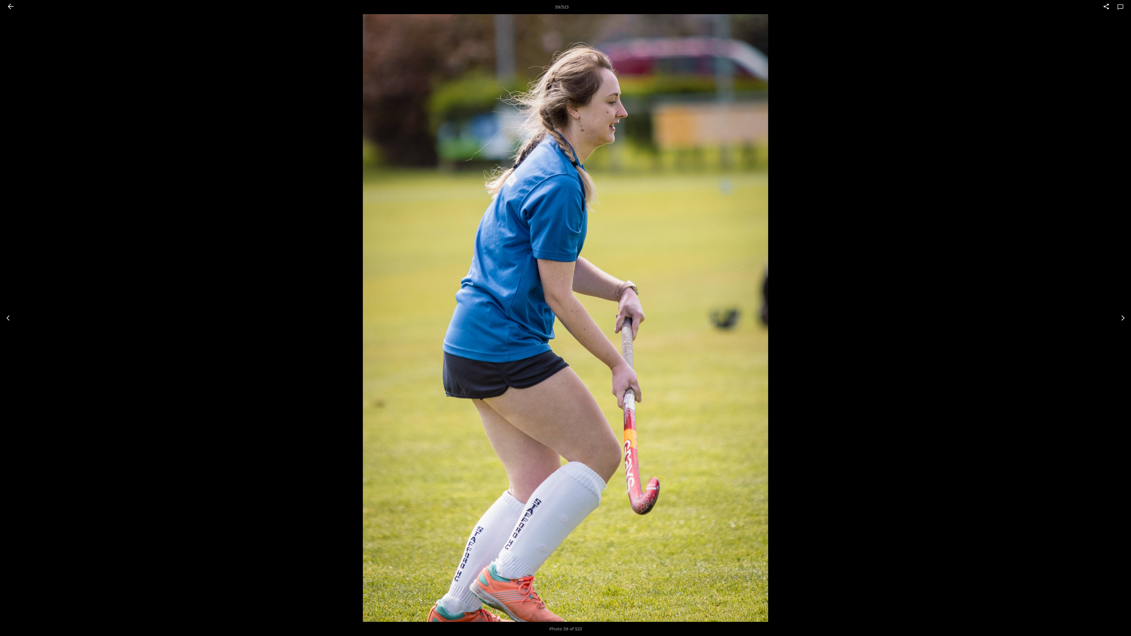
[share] (1106, 7)
